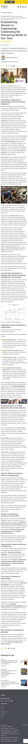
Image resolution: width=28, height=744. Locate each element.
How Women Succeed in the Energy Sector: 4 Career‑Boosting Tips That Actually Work (8, 673)
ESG (2, 708)
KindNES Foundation (5, 711)
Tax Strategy (3, 726)
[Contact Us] (23, 7)
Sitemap (2, 737)
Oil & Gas (10, 16)
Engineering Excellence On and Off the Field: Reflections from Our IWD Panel (9, 662)
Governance (15, 739)
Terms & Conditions (4, 728)
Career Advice (3, 669)
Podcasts (6, 680)
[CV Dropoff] (18, 7)
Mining (2, 19)
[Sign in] (20, 7)
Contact (3, 695)
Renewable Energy (4, 16)
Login (2, 717)
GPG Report (9, 726)
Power (13, 16)
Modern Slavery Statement (6, 730)
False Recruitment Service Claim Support (9, 741)
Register (2, 715)
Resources (3, 713)
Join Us (2, 706)
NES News (3, 659)
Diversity (2, 710)
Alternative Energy (18, 16)
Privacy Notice (15, 730)
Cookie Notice (12, 728)
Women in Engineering (12, 61)
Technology (6, 19)
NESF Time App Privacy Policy (11, 737)
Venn (26, 724)
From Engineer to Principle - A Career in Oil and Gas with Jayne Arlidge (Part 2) (10, 683)
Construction (10, 19)
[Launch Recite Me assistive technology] (9, 2)
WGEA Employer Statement (6, 739)
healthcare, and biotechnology (14, 606)
